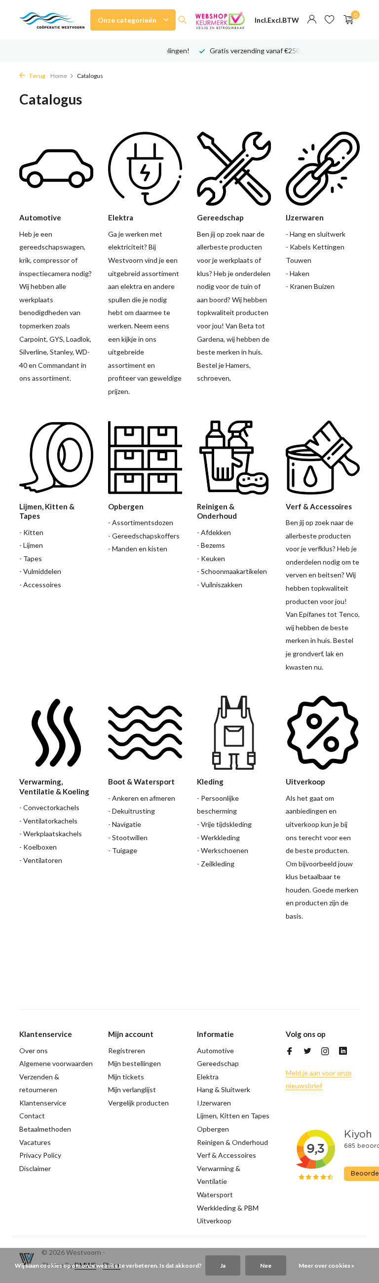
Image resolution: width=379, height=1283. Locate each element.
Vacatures (35, 1142)
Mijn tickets (126, 1076)
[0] (346, 20)
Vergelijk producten (138, 1103)
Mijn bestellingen (134, 1063)
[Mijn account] (311, 19)
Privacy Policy (40, 1155)
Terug (36, 75)
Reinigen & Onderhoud (232, 1142)
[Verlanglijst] (329, 20)
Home (58, 75)
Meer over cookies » (326, 1265)
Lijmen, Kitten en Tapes (233, 1115)
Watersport (215, 1194)
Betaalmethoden (45, 1129)
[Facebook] (290, 1051)
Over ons (33, 1050)
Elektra (208, 1076)
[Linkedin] (343, 1051)
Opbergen (213, 1129)
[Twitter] (307, 1051)
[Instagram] (325, 1051)
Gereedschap (218, 1063)
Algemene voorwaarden (56, 1063)
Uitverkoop (214, 1220)
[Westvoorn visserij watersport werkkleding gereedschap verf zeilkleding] (51, 19)
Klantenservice (42, 1103)
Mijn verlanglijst (132, 1089)
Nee (265, 1265)
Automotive (215, 1050)
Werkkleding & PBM (228, 1208)
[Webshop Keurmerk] (220, 19)
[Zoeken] (182, 20)
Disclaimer (35, 1168)
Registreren (126, 1050)
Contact (32, 1115)
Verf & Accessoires (226, 1155)
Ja (223, 1265)
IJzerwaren (214, 1103)
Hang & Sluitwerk (223, 1089)
